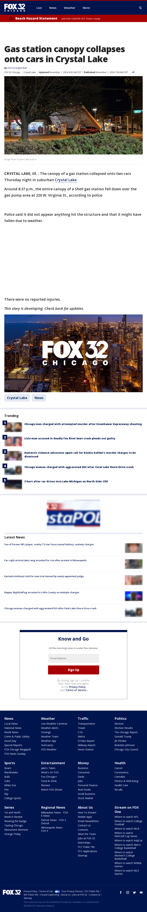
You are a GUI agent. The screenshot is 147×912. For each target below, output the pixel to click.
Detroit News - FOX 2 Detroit (53, 821)
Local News (11, 723)
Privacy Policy (77, 687)
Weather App (48, 741)
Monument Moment (16, 829)
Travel (81, 728)
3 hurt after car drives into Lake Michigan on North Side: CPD (66, 481)
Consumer (84, 772)
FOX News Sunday (15, 753)
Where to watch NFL (127, 816)
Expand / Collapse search (140, 8)
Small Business (86, 794)
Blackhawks (11, 772)
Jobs (80, 781)
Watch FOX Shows (51, 789)
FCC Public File (86, 847)
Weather (48, 718)
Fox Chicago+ (49, 776)
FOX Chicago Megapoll (17, 749)
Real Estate (84, 789)
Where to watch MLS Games (127, 872)
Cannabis (120, 776)
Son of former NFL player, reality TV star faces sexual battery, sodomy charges (49, 544)
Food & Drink (49, 781)
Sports (9, 763)
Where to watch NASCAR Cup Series (126, 834)
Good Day (10, 741)
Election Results (124, 728)
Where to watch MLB (127, 828)
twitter (134, 892)
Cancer (119, 768)
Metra (81, 736)
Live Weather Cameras (54, 723)
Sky (6, 794)
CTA (80, 732)
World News (11, 732)
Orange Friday (12, 834)
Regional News (53, 807)
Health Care (121, 785)
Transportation (86, 723)
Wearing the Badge (15, 821)
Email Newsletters (88, 821)
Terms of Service (75, 690)
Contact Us (84, 825)
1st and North (12, 812)
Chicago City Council (126, 749)
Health (120, 763)
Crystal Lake (29, 72)
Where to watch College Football (128, 822)
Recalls (119, 789)
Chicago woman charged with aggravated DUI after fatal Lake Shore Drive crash (79, 467)
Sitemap (82, 855)
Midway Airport (86, 745)
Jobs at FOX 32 (86, 838)
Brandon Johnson (125, 745)
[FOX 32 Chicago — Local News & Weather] (16, 7)
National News (13, 728)
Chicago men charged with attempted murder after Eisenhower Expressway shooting (83, 424)
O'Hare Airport (86, 741)
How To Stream (87, 812)
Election (119, 723)
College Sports (12, 798)
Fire (6, 789)
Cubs (7, 781)
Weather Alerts (49, 728)
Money (83, 763)
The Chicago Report (126, 732)
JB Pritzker (121, 741)
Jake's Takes (48, 768)
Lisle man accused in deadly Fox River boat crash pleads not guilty (69, 438)
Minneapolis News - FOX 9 (52, 829)
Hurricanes (47, 745)
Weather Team (49, 736)
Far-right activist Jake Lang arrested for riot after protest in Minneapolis (45, 560)
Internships (84, 842)
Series (9, 807)
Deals (81, 776)
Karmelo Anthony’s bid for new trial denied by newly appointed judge (44, 576)
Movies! (45, 785)
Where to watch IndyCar (129, 840)
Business (83, 768)
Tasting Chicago (13, 825)
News (38, 398)
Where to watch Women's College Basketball (125, 855)
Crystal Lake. (66, 179)
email (141, 892)
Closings (46, 732)
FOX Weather (48, 749)
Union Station (86, 749)
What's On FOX (50, 772)
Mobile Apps (85, 816)
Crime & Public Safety (16, 736)
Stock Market (85, 798)
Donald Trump (123, 736)
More (86, 7)
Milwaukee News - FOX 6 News (54, 814)
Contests (83, 829)
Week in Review (13, 816)
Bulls (7, 776)
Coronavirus (122, 772)
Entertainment (53, 763)
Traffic (83, 718)
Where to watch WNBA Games (128, 864)
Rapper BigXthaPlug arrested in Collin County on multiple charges (41, 592)
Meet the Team (87, 834)
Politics (120, 718)
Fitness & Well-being (126, 781)
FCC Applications (87, 851)
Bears (7, 768)
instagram (128, 892)
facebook (121, 892)
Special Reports (13, 745)
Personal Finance (88, 785)
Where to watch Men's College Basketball (128, 846)
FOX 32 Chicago (12, 72)
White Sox (10, 785)
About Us (85, 807)
